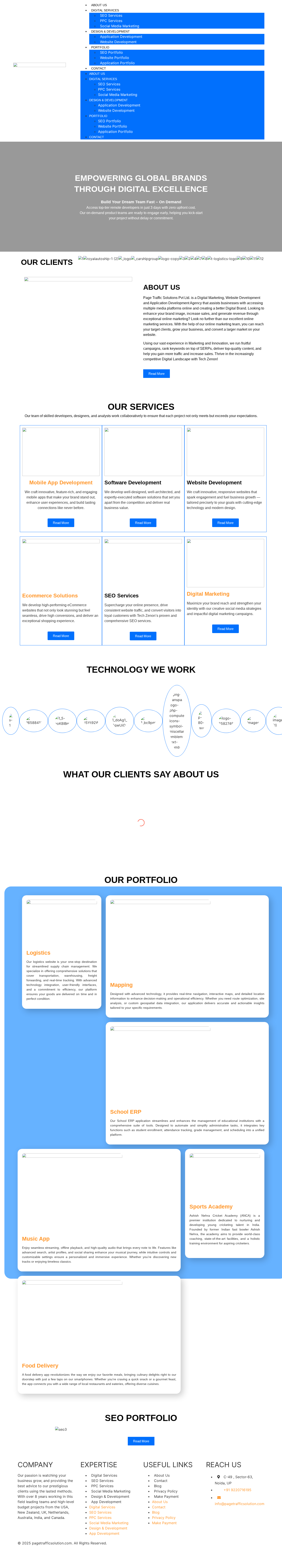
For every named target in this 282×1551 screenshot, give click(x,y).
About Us (99, 5)
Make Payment (166, 1496)
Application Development (121, 36)
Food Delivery (40, 1365)
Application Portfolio (117, 63)
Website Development (118, 42)
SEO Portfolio (111, 52)
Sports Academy (211, 1206)
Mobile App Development (61, 482)
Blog (157, 1486)
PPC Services (111, 20)
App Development (106, 1502)
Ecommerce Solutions (50, 596)
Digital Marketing (208, 594)
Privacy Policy (166, 1491)
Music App (36, 1239)
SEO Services (111, 15)
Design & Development (108, 100)
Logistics (38, 953)
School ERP (125, 1112)
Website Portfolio (114, 57)
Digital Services (103, 79)
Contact (98, 68)
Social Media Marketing (119, 26)
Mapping (121, 985)
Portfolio (98, 116)
